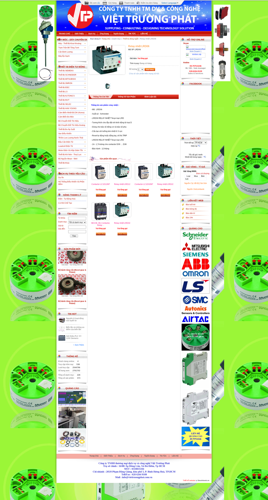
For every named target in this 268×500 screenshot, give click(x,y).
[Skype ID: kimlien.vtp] (195, 54)
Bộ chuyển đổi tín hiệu (68, 121)
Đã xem (95, 3)
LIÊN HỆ (144, 34)
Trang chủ (106, 39)
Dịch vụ (91, 34)
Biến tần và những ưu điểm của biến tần (75, 328)
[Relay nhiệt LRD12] (122, 177)
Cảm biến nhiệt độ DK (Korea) (71, 113)
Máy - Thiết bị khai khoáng (69, 43)
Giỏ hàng (112, 3)
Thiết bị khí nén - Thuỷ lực (69, 154)
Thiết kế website (189, 480)
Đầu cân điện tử (65, 142)
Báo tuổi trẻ (190, 204)
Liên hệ (175, 456)
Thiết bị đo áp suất (66, 129)
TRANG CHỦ (64, 34)
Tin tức (163, 456)
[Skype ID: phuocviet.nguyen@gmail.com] (195, 46)
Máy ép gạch (64, 56)
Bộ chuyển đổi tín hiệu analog (71, 125)
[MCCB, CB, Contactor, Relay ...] (100, 219)
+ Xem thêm (78, 345)
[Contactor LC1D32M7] (144, 179)
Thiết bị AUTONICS (66, 96)
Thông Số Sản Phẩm (127, 97)
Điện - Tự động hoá (66, 199)
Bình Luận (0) (150, 97)
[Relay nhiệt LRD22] (165, 177)
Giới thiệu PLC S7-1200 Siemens (74, 337)
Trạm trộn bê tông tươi (68, 48)
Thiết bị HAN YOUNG (67, 108)
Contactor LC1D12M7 (101, 184)
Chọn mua (100, 195)
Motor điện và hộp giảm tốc (70, 150)
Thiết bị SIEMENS (66, 71)
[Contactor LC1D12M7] (100, 179)
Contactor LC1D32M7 (144, 184)
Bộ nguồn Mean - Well (67, 159)
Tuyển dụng (118, 34)
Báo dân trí (190, 213)
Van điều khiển (64, 133)
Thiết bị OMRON (65, 83)
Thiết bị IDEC (64, 87)
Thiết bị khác (63, 163)
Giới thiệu (79, 34)
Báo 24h (189, 218)
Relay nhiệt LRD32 (122, 223)
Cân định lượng (65, 52)
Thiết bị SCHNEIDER (67, 75)
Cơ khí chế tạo (65, 203)
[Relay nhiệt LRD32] (122, 216)
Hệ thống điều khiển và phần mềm (71, 183)
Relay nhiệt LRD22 (165, 184)
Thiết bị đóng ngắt (130, 39)
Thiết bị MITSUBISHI (67, 79)
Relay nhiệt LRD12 (122, 184)
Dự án (61, 177)
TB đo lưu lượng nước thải (70, 138)
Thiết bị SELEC (64, 104)
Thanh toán (129, 3)
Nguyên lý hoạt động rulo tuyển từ (75, 319)
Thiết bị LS (62, 92)
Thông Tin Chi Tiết (101, 97)
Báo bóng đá (191, 209)
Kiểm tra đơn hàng (149, 3)
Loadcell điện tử (65, 146)
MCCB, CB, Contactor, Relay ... (100, 224)
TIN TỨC (132, 34)
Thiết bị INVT (63, 100)
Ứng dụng (104, 34)
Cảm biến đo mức (66, 117)
